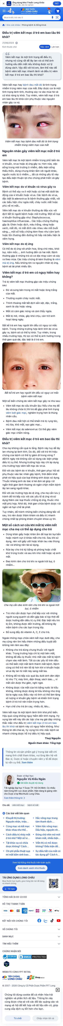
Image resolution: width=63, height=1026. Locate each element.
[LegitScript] (17, 964)
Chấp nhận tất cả (45, 1018)
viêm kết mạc (18, 805)
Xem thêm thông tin (13, 798)
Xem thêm (27, 762)
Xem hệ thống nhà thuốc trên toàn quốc (32, 862)
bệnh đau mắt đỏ (32, 84)
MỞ (57, 3)
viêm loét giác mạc (16, 412)
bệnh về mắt (33, 805)
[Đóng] (3, 3)
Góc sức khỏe (13, 25)
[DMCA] (32, 957)
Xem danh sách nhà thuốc (31, 868)
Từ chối (18, 1018)
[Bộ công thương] (9, 957)
